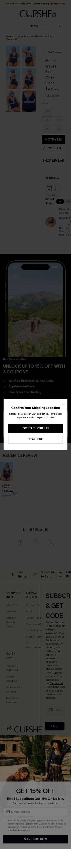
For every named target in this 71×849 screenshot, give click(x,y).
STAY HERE (35, 439)
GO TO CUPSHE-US (36, 428)
